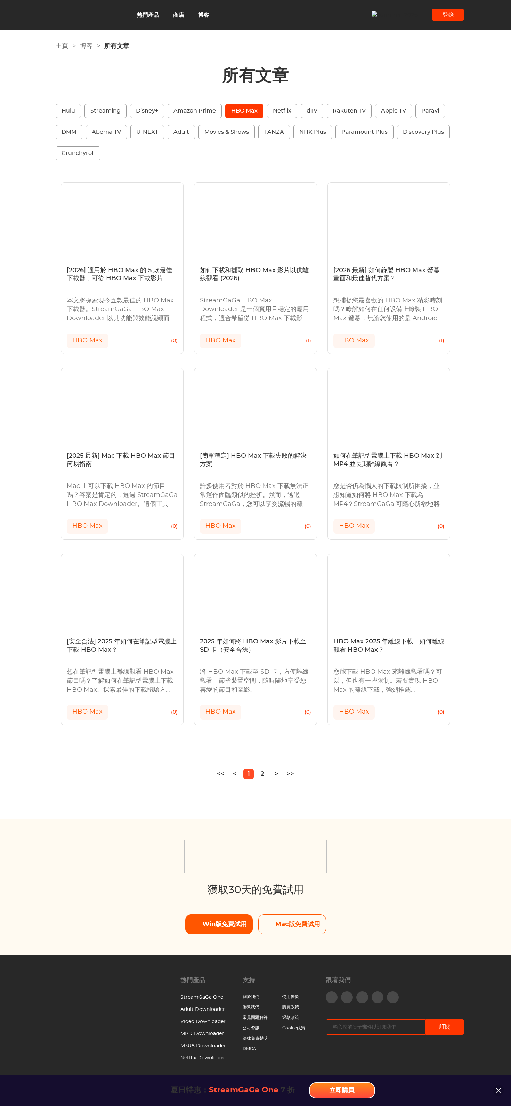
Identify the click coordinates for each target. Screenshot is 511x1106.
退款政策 (290, 1017)
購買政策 (290, 1007)
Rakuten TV (349, 111)
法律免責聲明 (255, 1038)
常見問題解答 (255, 1017)
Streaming (105, 111)
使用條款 (290, 997)
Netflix (282, 111)
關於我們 (251, 997)
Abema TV (106, 132)
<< (221, 774)
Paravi (430, 111)
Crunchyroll (78, 153)
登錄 (448, 15)
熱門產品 (148, 15)
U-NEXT (147, 132)
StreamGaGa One (201, 997)
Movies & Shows (226, 132)
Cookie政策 (293, 1028)
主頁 (62, 46)
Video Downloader (203, 1021)
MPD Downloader (202, 1033)
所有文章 (116, 46)
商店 (178, 15)
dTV (312, 111)
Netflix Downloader (203, 1058)
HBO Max (244, 111)
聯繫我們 (251, 1007)
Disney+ (147, 111)
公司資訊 (251, 1028)
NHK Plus (312, 132)
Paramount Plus (364, 132)
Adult (181, 132)
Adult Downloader (202, 1009)
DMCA (249, 1049)
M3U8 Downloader (203, 1045)
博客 (203, 15)
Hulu (68, 111)
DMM (69, 132)
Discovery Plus (423, 132)
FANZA (274, 132)
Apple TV (393, 111)
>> (290, 774)
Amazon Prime (194, 111)
